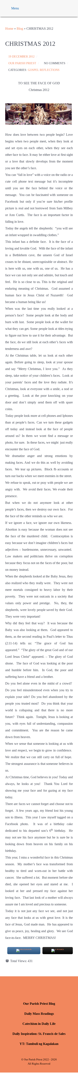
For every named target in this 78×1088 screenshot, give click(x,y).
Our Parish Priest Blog (39, 1003)
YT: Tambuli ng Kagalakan (39, 1044)
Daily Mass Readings (39, 1013)
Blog (20, 28)
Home (9, 28)
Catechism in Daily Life (39, 1023)
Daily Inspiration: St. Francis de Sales (39, 1034)
